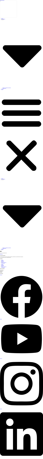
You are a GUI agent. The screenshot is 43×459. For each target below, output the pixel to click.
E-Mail (1, 271)
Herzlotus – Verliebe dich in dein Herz (7, 87)
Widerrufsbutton (3, 267)
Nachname (1, 270)
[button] (21, 134)
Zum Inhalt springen (2, 0)
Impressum (2, 260)
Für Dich (2, 18)
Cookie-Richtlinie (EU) (3, 262)
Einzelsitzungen (4, 88)
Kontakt (2, 89)
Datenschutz (2, 261)
